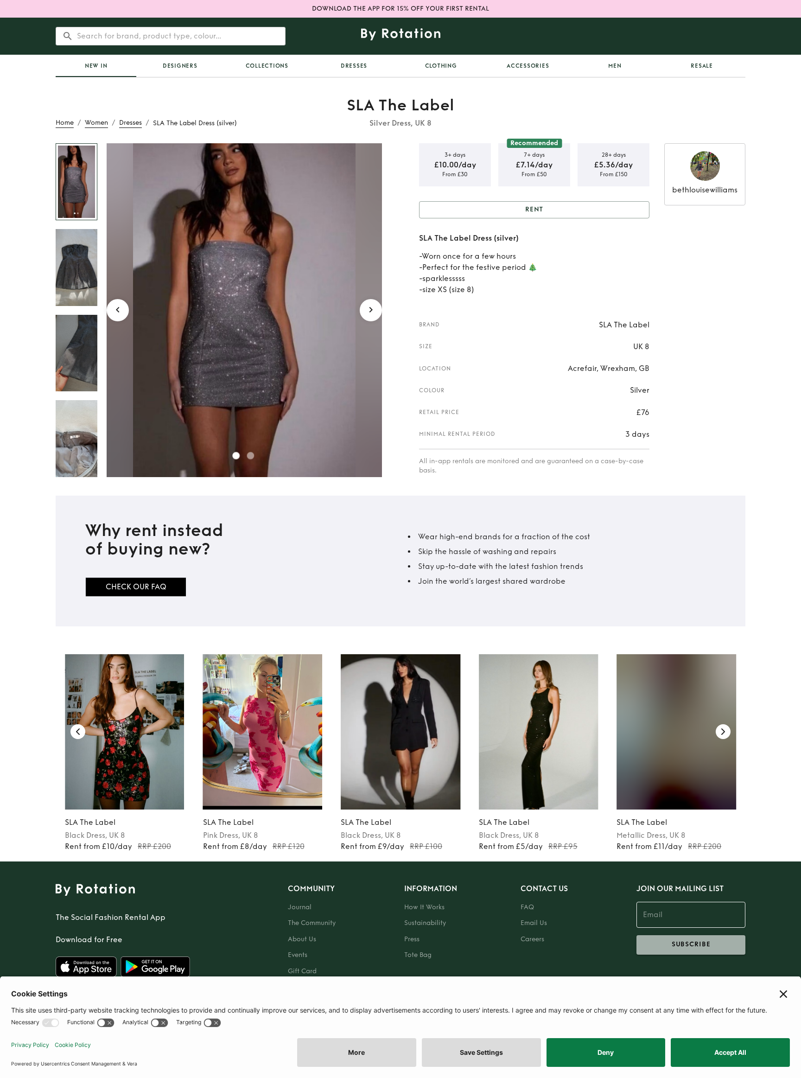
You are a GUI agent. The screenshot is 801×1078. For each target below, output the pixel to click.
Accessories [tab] (528, 66)
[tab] (96, 66)
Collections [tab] (267, 66)
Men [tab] (614, 66)
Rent (534, 209)
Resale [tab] (702, 66)
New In (96, 66)
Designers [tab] (180, 66)
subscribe (691, 944)
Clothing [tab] (441, 66)
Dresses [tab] (354, 66)
